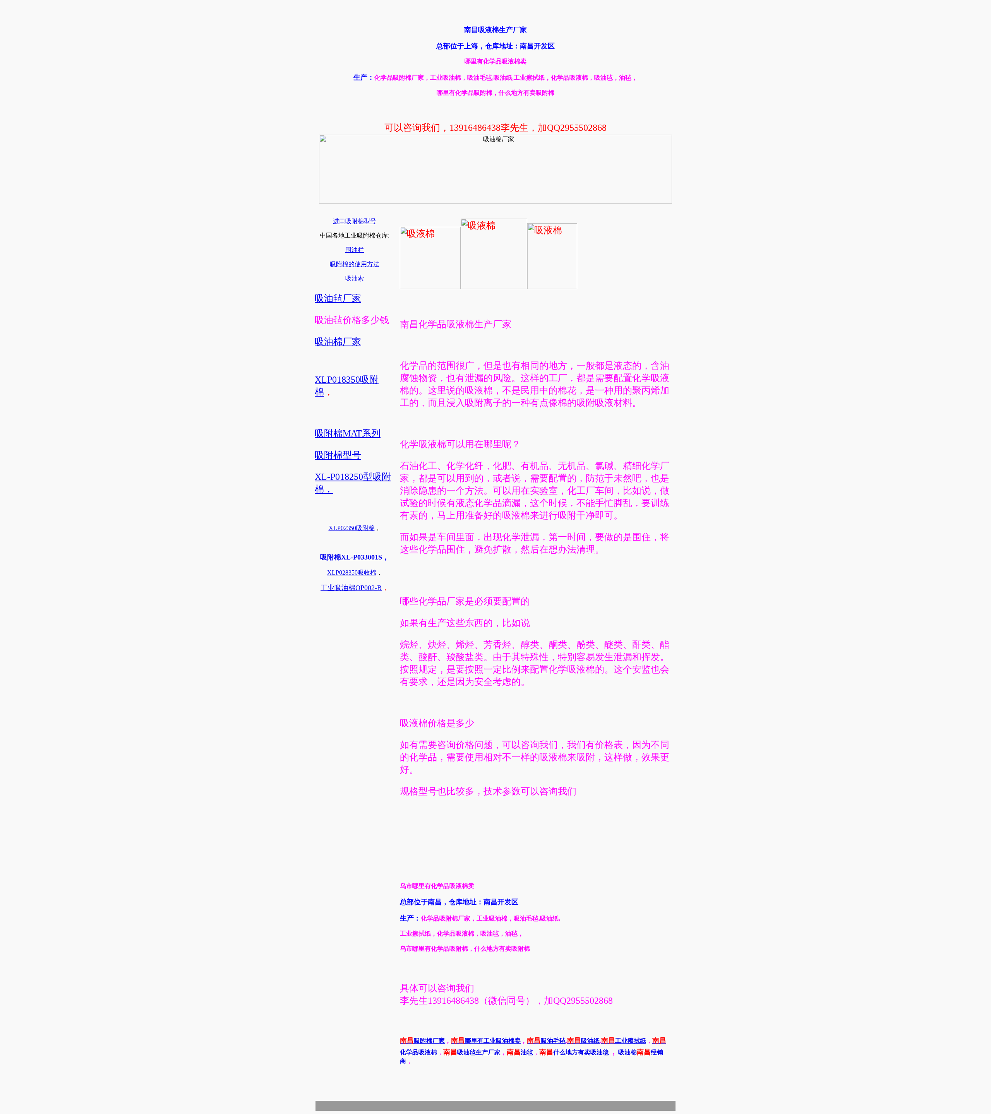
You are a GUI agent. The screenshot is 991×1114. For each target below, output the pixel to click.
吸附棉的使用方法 (354, 264)
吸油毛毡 (546, 1040)
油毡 (520, 1052)
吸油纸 (583, 1040)
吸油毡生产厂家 (472, 1052)
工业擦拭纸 (623, 1040)
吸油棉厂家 (338, 342)
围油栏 (354, 249)
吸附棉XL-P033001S (351, 557)
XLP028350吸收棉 (351, 572)
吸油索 (354, 278)
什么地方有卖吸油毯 (574, 1052)
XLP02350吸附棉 (352, 528)
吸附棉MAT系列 (348, 433)
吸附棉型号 (338, 455)
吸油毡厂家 (338, 298)
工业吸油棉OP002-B (351, 588)
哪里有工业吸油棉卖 (486, 1040)
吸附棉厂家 (422, 1040)
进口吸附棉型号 (354, 221)
